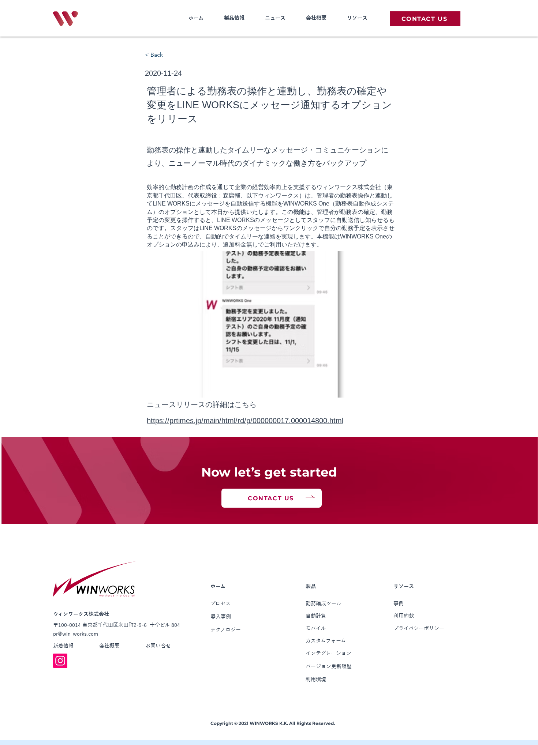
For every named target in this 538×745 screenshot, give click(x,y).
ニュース (275, 18)
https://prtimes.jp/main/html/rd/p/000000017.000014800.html (245, 421)
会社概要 (316, 18)
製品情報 (234, 18)
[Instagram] (60, 661)
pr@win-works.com (75, 634)
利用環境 (316, 679)
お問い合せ (158, 646)
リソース (357, 18)
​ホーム (195, 18)
